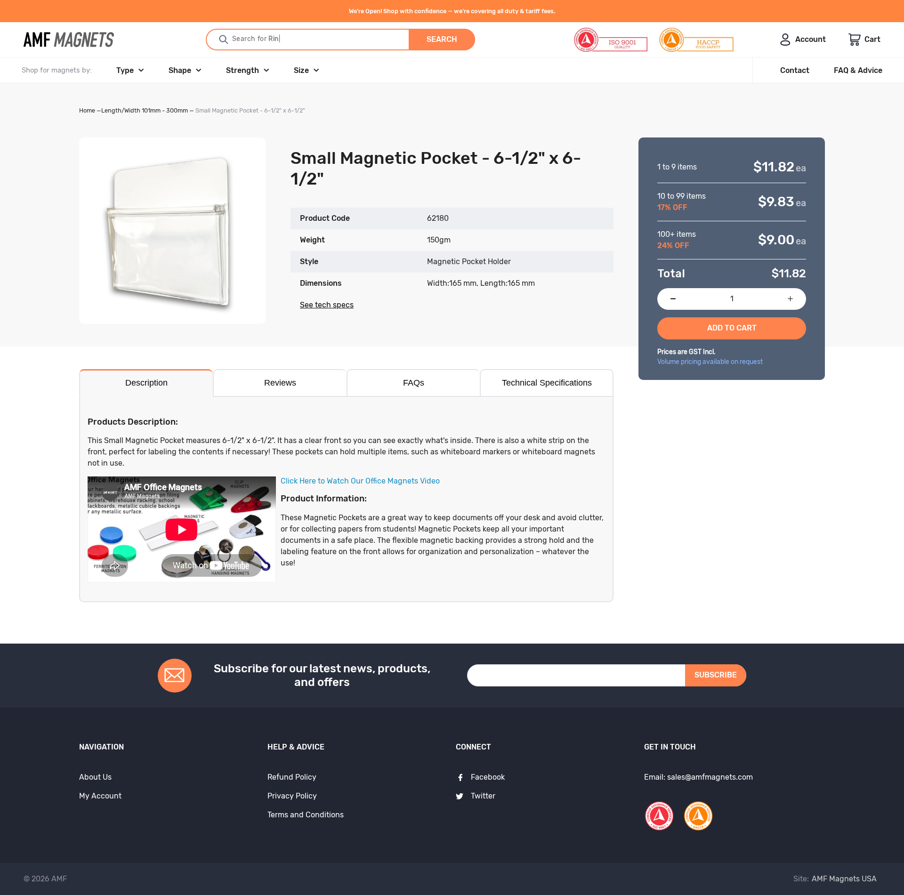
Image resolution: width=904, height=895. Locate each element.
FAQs (413, 382)
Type (125, 70)
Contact (794, 70)
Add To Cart (732, 327)
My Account (100, 795)
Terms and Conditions (305, 814)
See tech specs (327, 304)
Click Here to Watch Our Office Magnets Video (360, 480)
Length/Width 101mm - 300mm (144, 110)
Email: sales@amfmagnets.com (698, 777)
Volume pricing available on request (710, 362)
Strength (242, 70)
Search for (253, 39)
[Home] (69, 39)
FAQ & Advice (858, 70)
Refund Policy (291, 777)
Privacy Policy (292, 795)
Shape (180, 70)
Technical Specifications (547, 382)
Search (442, 39)
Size (301, 70)
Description (146, 382)
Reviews (280, 382)
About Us (95, 777)
